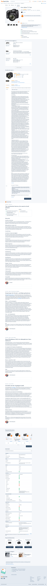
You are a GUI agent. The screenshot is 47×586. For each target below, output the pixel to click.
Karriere (31, 579)
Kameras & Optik (5, 3)
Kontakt (38, 580)
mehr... (31, 533)
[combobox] (19, 1)
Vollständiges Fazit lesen (24, 27)
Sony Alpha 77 (14, 387)
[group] (11, 25)
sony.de (28, 534)
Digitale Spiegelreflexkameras (17, 3)
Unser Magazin (39, 578)
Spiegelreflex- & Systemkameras (10, 3)
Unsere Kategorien (32, 581)
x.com (44, 578)
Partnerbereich (31, 580)
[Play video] (19, 22)
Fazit (15, 5)
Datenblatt (18, 5)
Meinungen (12, 5)
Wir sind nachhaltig (44, 3)
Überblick (6, 5)
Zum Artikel (11, 556)
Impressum (29, 584)
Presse (31, 578)
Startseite (2, 3)
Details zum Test (7, 60)
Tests (9, 5)
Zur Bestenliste (11, 547)
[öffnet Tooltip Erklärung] (16, 40)
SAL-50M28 (19, 298)
